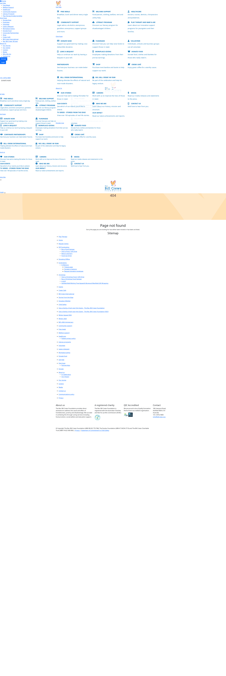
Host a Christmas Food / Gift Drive (72, 277)
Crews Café (136, 64)
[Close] (4, 192)
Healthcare (136, 12)
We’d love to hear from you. (138, 106)
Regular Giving (63, 244)
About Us (59, 88)
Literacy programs (65, 342)
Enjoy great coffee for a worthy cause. (142, 67)
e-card (63, 281)
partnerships (63, 64)
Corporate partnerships (15, 134)
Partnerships (65, 365)
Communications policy (66, 394)
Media (133, 93)
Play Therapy (63, 237)
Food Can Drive (66, 256)
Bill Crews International (71, 77)
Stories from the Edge (66, 297)
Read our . (108, 116)
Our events (62, 103)
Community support (70, 22)
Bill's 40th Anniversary (66, 322)
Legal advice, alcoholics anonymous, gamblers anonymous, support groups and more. (71, 28)
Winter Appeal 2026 (65, 315)
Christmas (62, 275)
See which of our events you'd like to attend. (15, 166)
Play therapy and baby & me (143, 22)
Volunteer (135, 41)
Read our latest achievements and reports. (50, 171)
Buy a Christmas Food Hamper (71, 279)
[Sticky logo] (58, 3)
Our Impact (65, 377)
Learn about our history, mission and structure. (51, 166)
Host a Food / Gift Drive (69, 251)
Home (61, 240)
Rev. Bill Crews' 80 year (105, 77)
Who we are (101, 103)
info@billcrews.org (159, 417)
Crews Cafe (62, 290)
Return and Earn (66, 254)
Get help (58, 7)
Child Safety (62, 305)
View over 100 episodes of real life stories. (73, 115)
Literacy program (104, 22)
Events (61, 287)
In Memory (65, 265)
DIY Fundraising (64, 247)
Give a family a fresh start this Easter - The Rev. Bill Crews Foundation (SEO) (83, 312)
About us (62, 372)
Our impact (40, 168)
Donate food (137, 51)
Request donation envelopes (73, 271)
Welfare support (103, 12)
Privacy (61, 398)
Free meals (65, 12)
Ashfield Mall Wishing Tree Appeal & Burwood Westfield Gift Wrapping (84, 283)
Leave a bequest (67, 51)
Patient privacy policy (68, 338)
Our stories (66, 93)
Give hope (59, 36)
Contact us (136, 103)
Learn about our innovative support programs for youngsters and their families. (141, 28)
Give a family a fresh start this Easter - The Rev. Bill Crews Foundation (82, 308)
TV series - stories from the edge (71, 112)
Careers (99, 93)
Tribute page (68, 267)
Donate (61, 369)
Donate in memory (70, 269)
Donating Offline (64, 259)
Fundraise (100, 41)
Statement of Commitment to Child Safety (95, 430)
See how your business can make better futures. (16, 137)
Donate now (66, 41)
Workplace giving (103, 51)
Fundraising (63, 263)
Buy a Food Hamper (68, 249)
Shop (98, 64)
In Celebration (66, 375)
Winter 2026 (63, 319)
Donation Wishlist (64, 301)
